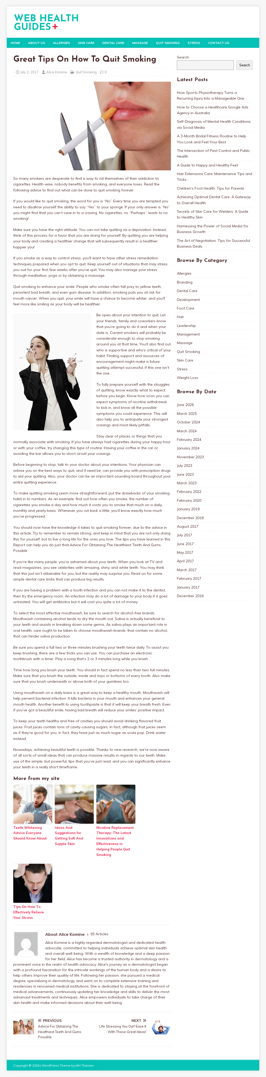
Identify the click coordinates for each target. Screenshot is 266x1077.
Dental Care (113, 43)
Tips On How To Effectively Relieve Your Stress (28, 912)
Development (188, 299)
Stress (194, 43)
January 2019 (188, 509)
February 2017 (189, 578)
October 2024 (188, 422)
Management (188, 334)
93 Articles (99, 934)
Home (15, 43)
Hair (180, 316)
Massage (140, 43)
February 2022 (189, 491)
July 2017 (184, 535)
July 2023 (184, 465)
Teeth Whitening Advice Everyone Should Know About (30, 833)
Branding (184, 282)
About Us (36, 43)
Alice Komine (56, 72)
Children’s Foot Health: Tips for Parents (210, 188)
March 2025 (187, 413)
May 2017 (185, 552)
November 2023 (190, 457)
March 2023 (187, 483)
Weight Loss (187, 377)
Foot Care (185, 308)
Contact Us (218, 43)
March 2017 (187, 569)
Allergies (61, 43)
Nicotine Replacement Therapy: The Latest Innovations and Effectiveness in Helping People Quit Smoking (115, 841)
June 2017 (185, 543)
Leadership (186, 325)
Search (183, 57)
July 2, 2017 (30, 72)
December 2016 (190, 596)
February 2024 (189, 439)
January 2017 (188, 587)
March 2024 (187, 431)
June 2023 (185, 474)
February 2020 (189, 500)
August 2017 (187, 526)
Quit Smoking (167, 43)
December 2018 (190, 517)
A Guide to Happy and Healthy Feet (207, 165)
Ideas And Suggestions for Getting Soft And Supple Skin (69, 836)
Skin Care (86, 43)
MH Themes (85, 1065)
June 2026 (185, 404)
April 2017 (185, 561)
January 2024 (188, 448)
